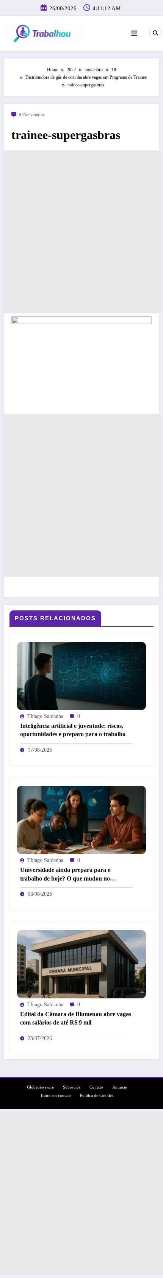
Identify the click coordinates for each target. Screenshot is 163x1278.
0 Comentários (31, 115)
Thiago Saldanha (45, 716)
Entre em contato (56, 1095)
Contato (96, 1087)
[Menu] (134, 33)
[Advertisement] (81, 231)
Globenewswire (40, 1087)
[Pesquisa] (155, 33)
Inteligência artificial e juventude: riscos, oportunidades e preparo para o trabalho (72, 730)
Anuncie (119, 1087)
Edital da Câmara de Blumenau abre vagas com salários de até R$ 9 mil (75, 1018)
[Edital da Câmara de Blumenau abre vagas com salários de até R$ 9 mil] (81, 963)
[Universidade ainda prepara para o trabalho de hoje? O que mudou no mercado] (81, 819)
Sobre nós (71, 1087)
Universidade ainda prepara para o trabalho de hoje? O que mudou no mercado (65, 875)
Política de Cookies (96, 1095)
